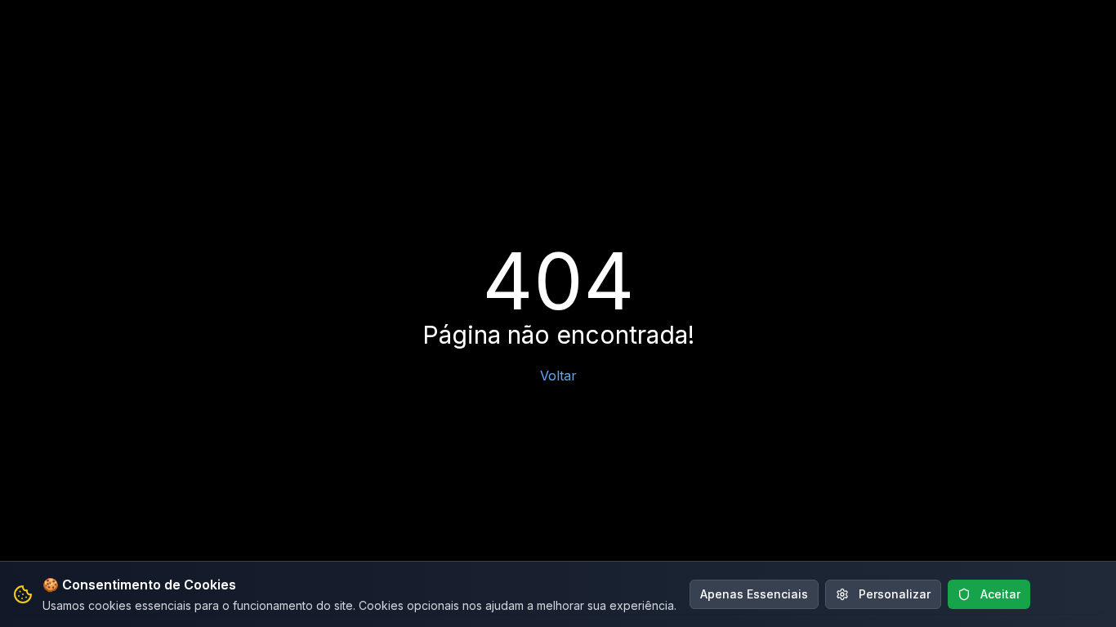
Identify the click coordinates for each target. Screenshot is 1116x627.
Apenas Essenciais (754, 594)
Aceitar (1000, 594)
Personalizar (895, 594)
